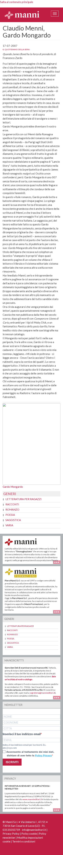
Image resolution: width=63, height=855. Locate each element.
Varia (9, 525)
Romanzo (12, 509)
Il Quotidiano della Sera (16, 49)
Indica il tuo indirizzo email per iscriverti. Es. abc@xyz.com (24, 746)
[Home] (22, 15)
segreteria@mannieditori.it (42, 692)
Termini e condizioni (23, 841)
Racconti (12, 504)
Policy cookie (29, 833)
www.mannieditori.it (32, 799)
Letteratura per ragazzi (23, 499)
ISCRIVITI (12, 762)
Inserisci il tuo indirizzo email (22, 734)
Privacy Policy (11, 833)
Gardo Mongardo (13, 486)
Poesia (10, 514)
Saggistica (13, 520)
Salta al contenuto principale (16, 1)
